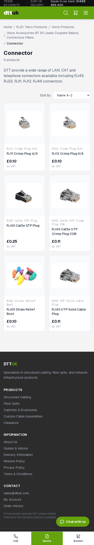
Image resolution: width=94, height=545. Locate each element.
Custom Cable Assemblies (23, 416)
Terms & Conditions (18, 474)
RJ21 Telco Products (31, 27)
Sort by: (45, 95)
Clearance (11, 423)
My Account (12, 499)
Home (8, 27)
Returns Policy (14, 461)
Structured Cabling (17, 397)
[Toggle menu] (85, 12)
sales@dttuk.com (16, 493)
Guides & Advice (16, 448)
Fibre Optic (12, 403)
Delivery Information (18, 455)
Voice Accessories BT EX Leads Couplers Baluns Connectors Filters (43, 35)
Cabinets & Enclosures (20, 410)
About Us (10, 442)
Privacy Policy (14, 467)
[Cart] (75, 12)
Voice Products (63, 27)
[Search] (65, 12)
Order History (14, 506)
